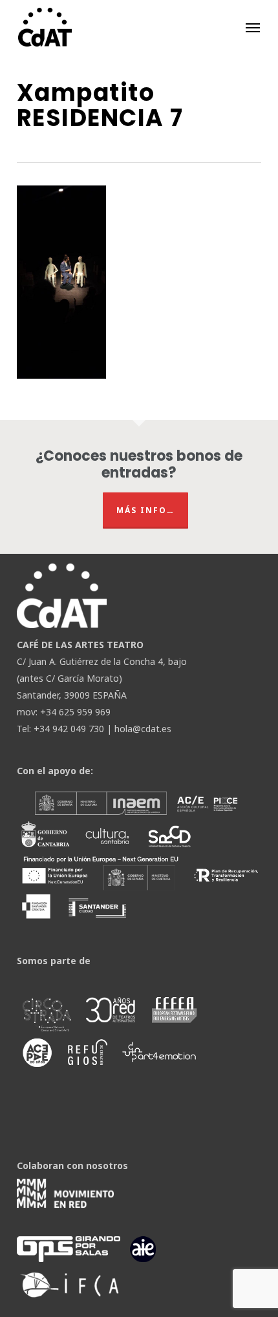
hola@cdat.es (142, 728)
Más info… (145, 510)
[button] (253, 27)
